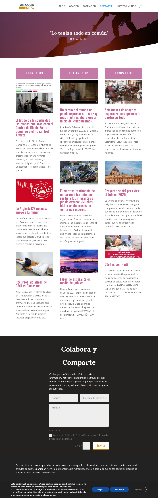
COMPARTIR (106, 6)
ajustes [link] (51, 495)
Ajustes (138, 489)
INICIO (61, 6)
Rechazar (119, 489)
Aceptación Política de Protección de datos (78, 437)
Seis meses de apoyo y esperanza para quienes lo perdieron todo (122, 113)
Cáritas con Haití (116, 264)
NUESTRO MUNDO (126, 6)
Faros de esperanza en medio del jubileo (75, 280)
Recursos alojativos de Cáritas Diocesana (31, 283)
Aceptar (100, 489)
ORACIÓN (74, 6)
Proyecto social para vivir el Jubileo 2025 (122, 192)
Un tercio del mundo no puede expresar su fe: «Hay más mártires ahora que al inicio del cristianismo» (79, 115)
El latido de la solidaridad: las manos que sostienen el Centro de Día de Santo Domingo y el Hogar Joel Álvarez (34, 128)
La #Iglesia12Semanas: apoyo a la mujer (31, 210)
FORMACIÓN (89, 6)
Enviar (101, 445)
